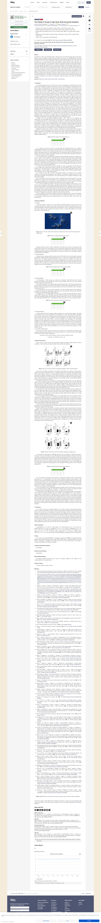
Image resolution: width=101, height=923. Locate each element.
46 (70, 386)
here (41, 840)
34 (58, 186)
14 (63, 148)
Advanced (87, 7)
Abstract (12, 62)
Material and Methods (15, 65)
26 (66, 167)
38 (48, 210)
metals (49, 79)
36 (45, 210)
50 (39, 412)
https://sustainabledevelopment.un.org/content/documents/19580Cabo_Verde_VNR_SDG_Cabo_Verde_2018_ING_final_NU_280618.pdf (59, 592)
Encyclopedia (67, 910)
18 (58, 153)
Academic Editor (14, 33)
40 (36, 286)
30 (48, 172)
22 (70, 159)
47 (54, 390)
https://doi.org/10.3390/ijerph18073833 (64, 40)
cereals (46, 79)
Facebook (80, 904)
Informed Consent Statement (16, 74)
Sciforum (66, 902)
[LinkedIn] (40, 810)
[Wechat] (45, 810)
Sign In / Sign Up (81, 2)
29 (53, 170)
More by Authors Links (15, 44)
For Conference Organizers (56, 912)
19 (67, 156)
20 (55, 157)
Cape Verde (41, 79)
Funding (12, 71)
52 (57, 495)
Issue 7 (25, 11)
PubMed (42, 602)
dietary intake (54, 79)
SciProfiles (67, 908)
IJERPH (16, 11)
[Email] (36, 810)
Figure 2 (38, 342)
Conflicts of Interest (14, 77)
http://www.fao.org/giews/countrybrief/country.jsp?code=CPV (53, 572)
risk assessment (61, 79)
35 (62, 189)
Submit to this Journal (19, 21)
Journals (32, 2)
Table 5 (69, 459)
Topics (38, 2)
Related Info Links (14, 41)
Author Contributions (15, 69)
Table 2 (40, 206)
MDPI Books (67, 904)
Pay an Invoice (40, 904)
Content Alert (88, 893)
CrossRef (75, 587)
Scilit (79, 587)
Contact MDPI (40, 907)
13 (74, 185)
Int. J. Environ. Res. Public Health (16, 893)
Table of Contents (14, 60)
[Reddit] (47, 810)
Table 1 (44, 134)
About (67, 2)
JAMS (66, 912)
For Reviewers (54, 904)
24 (54, 164)
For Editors (53, 905)
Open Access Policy (41, 905)
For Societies (53, 910)
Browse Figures (48, 49)
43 (52, 373)
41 (58, 291)
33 (57, 186)
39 (35, 286)
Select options (14, 907)
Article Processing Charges (43, 902)
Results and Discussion (15, 66)
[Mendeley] (49, 810)
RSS (83, 893)
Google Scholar (68, 587)
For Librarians (54, 907)
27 (68, 167)
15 (38, 150)
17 (40, 150)
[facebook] (43, 810)
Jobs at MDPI (40, 908)
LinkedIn (80, 902)
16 (39, 150)
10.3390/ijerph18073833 (33, 11)
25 (75, 166)
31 (65, 179)
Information (44, 2)
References (13, 78)
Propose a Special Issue (19, 27)
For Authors (53, 902)
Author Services (53, 2)
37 (46, 210)
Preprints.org (67, 905)
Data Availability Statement (16, 75)
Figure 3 (38, 408)
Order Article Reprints (76, 16)
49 (40, 399)
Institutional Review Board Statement (18, 72)
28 (72, 168)
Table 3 (61, 261)
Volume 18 (21, 11)
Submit (88, 2)
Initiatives (62, 2)
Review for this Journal (19, 24)
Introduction (13, 64)
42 (47, 320)
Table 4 (52, 293)
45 (67, 384)
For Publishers (54, 908)
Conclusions (13, 68)
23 (80, 159)
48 (80, 391)
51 (39, 464)
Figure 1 (62, 207)
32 (57, 181)
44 (65, 383)
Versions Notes (57, 49)
